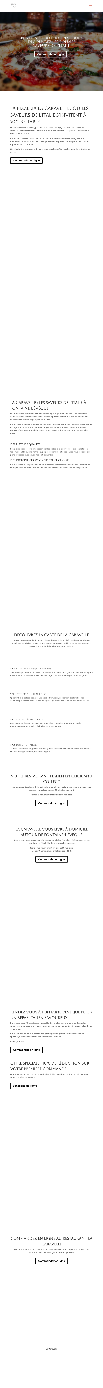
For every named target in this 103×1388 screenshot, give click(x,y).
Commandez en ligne (50, 54)
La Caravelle (51, 1349)
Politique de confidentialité (51, 1376)
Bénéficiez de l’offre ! (25, 1086)
